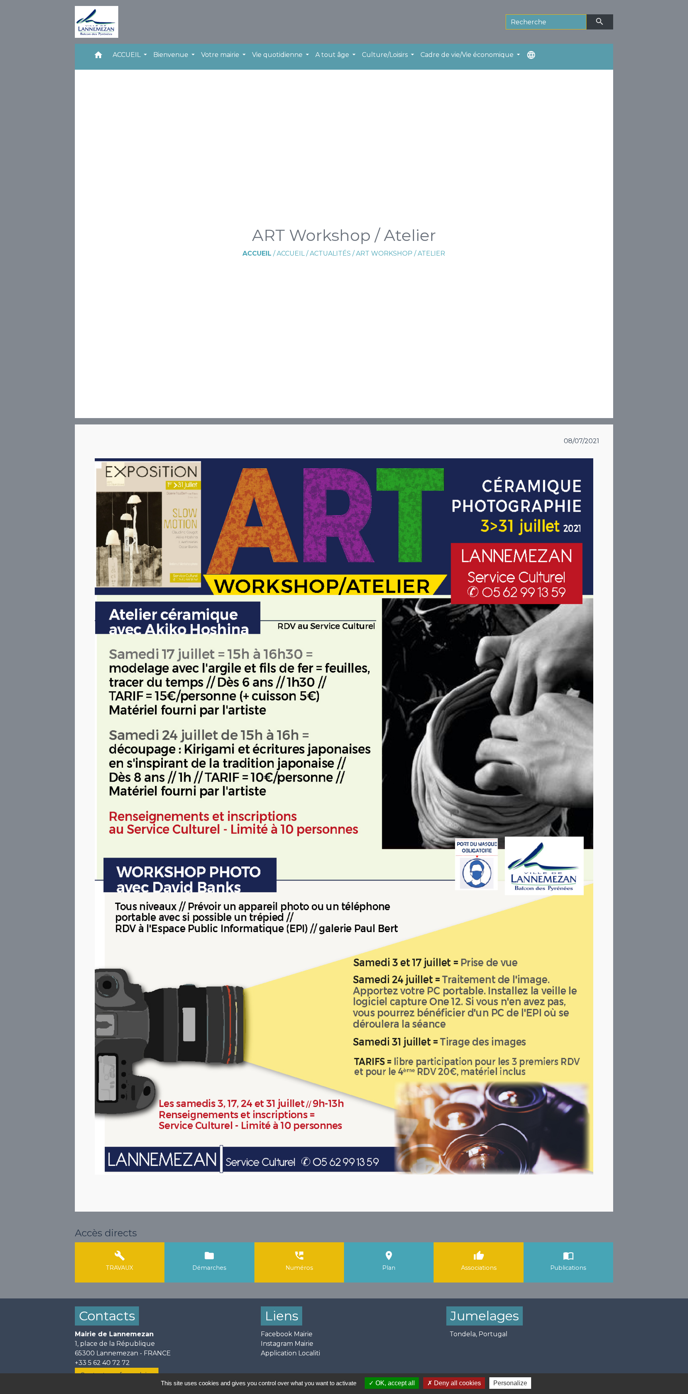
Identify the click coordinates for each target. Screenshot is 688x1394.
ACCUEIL (291, 253)
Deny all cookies (456, 1383)
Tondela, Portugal (479, 1334)
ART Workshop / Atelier (400, 253)
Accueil (257, 253)
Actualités (330, 253)
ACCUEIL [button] (127, 55)
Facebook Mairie (287, 1334)
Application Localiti (290, 1353)
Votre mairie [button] (221, 55)
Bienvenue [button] (171, 55)
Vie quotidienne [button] (278, 55)
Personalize (510, 1383)
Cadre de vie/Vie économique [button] (467, 55)
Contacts (107, 1316)
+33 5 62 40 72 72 (102, 1363)
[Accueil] (96, 22)
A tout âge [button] (333, 55)
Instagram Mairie (287, 1343)
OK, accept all (394, 1383)
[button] (98, 56)
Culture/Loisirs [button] (385, 55)
